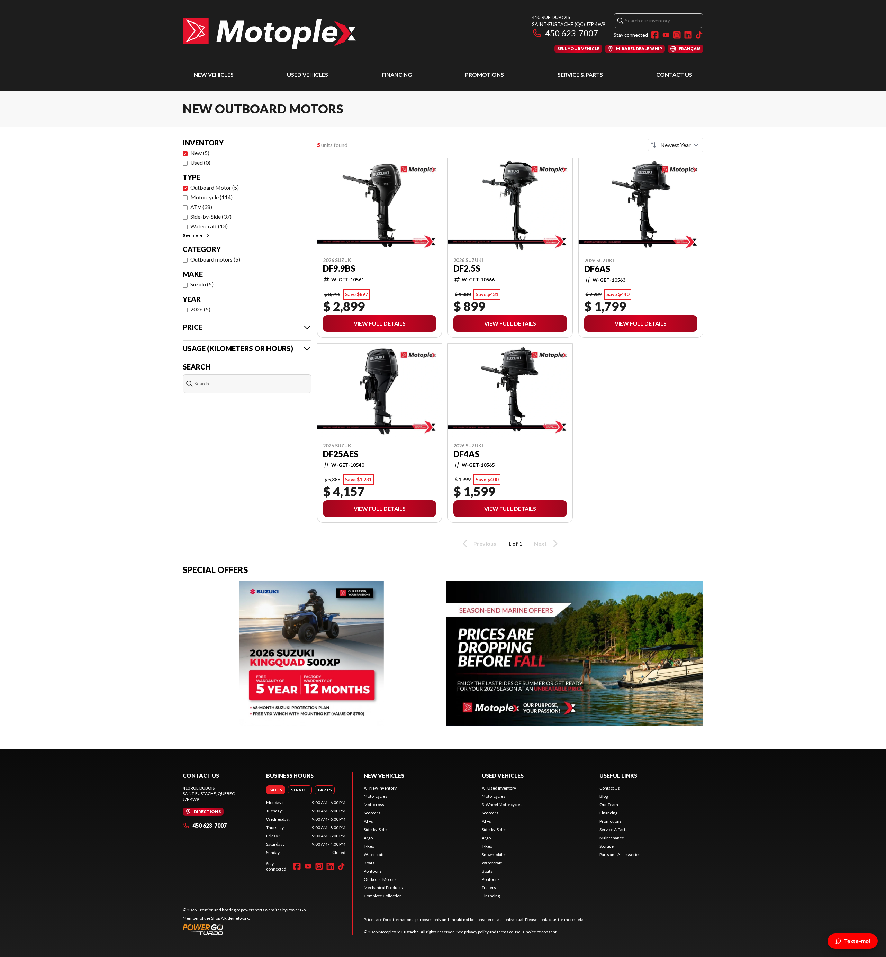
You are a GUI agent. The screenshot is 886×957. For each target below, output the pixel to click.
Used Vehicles (307, 74)
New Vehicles (214, 74)
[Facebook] (655, 35)
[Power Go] (245, 929)
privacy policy (476, 932)
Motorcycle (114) (211, 197)
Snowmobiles (494, 854)
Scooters (372, 812)
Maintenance (611, 837)
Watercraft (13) (209, 226)
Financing (397, 74)
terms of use (509, 932)
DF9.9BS (339, 268)
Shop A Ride (222, 918)
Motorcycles (375, 796)
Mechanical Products (383, 887)
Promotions (484, 74)
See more (193, 235)
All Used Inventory (499, 788)
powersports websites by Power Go (273, 909)
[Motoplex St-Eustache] (269, 33)
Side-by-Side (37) (211, 216)
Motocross (374, 804)
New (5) (199, 152)
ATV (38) (201, 206)
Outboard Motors (380, 879)
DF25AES (340, 454)
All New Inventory (380, 788)
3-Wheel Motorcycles (502, 804)
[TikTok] (699, 35)
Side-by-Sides (376, 829)
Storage (606, 846)
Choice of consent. (540, 932)
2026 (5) (200, 309)
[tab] (275, 789)
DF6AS (597, 269)
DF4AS (466, 454)
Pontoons (373, 871)
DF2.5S (466, 268)
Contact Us (674, 74)
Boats (369, 862)
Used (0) (200, 162)
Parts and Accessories (620, 854)
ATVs (368, 821)
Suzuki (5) (202, 284)
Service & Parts (580, 74)
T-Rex (369, 846)
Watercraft (374, 854)
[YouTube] (666, 35)
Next (540, 543)
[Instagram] (677, 35)
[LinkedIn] (688, 35)
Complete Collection (383, 896)
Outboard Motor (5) (214, 187)
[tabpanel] (305, 827)
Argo (368, 837)
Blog (603, 796)
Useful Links (618, 775)
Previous (484, 543)
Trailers (489, 887)
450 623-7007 (571, 33)
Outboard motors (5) (215, 259)
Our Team (608, 804)
